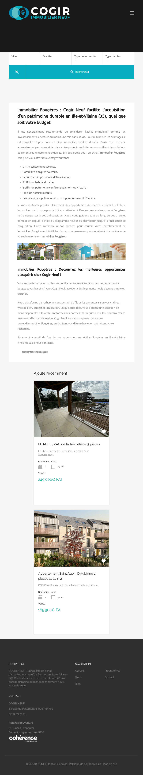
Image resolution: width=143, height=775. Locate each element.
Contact (109, 677)
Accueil (79, 670)
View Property (71, 426)
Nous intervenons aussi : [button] (35, 351)
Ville (14, 56)
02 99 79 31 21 (17, 714)
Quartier (47, 56)
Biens (78, 677)
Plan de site (110, 764)
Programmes (112, 670)
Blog (78, 684)
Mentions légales (57, 764)
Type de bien (113, 56)
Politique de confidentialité (85, 764)
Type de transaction (85, 56)
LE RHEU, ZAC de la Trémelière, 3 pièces (69, 444)
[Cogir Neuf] (39, 20)
